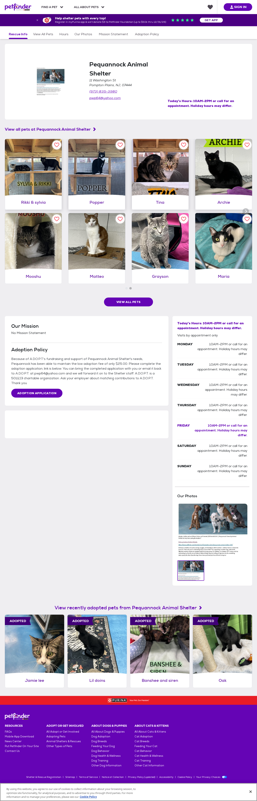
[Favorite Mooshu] (57, 219)
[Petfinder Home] (18, 7)
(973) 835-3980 (103, 91)
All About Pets (86, 7)
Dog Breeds (99, 741)
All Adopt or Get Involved (62, 731)
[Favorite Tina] (183, 145)
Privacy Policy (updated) (141, 777)
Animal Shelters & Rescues (63, 741)
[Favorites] (210, 7)
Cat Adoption (144, 736)
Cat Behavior (143, 751)
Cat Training (143, 760)
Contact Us (12, 751)
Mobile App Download (19, 736)
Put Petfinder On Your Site (22, 746)
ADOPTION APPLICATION (36, 393)
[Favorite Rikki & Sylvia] (57, 145)
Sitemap (70, 777)
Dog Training (99, 760)
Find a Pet (49, 7)
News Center (13, 741)
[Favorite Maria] (247, 219)
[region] (128, 792)
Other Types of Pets (59, 746)
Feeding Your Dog (103, 746)
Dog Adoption (100, 736)
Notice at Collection (113, 777)
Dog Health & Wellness (106, 756)
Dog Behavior (100, 751)
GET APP (211, 20)
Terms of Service (88, 777)
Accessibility (166, 777)
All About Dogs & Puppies (108, 731)
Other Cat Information (149, 765)
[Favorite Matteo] (120, 219)
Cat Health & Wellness (149, 756)
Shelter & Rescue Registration (43, 777)
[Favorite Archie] (247, 145)
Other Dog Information (106, 765)
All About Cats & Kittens (150, 731)
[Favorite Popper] (120, 145)
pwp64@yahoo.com (105, 98)
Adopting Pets (55, 736)
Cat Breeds (142, 741)
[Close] (250, 791)
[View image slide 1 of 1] (190, 570)
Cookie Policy (184, 777)
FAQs (8, 731)
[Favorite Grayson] (183, 219)
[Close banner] (37, 20)
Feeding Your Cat (146, 746)
